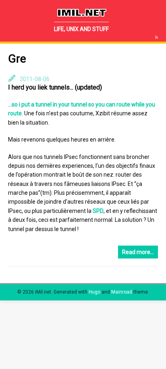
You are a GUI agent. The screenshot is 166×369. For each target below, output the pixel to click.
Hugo (94, 292)
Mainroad (121, 292)
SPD (98, 211)
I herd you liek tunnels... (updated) (55, 87)
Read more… (138, 252)
